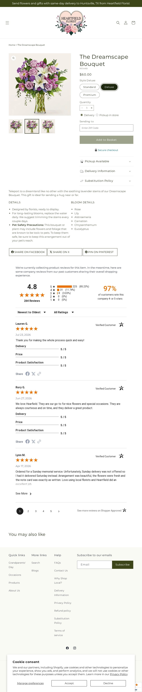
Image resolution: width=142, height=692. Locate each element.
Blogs (35, 570)
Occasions (15, 574)
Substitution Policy (61, 620)
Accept (69, 683)
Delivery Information (61, 592)
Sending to (92, 121)
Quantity (85, 102)
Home (12, 45)
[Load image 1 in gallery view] (16, 126)
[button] (7, 23)
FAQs (57, 562)
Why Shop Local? (60, 580)
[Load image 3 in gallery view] (48, 126)
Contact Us (61, 570)
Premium (89, 94)
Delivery (89, 115)
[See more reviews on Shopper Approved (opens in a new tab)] (39, 374)
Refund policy (62, 610)
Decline (108, 683)
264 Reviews (36, 300)
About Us (14, 590)
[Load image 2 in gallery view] (32, 126)
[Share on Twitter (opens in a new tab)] (33, 373)
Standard (89, 87)
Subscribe (123, 564)
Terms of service (59, 633)
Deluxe (109, 87)
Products (14, 582)
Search (36, 562)
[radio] (71, 286)
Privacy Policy (119, 674)
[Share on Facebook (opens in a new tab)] (27, 374)
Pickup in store (109, 115)
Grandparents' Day (17, 565)
